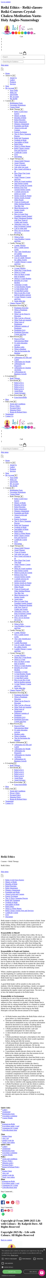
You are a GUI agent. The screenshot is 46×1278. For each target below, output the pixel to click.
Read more (14, 1255)
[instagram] (18, 1202)
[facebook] (3, 1202)
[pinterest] (13, 1202)
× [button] (44, 1250)
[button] (23, 1267)
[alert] (23, 1263)
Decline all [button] (33, 1272)
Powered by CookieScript (8, 1275)
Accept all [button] (12, 1272)
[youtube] (8, 1202)
